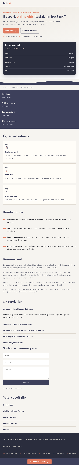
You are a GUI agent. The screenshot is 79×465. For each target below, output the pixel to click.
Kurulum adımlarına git (39, 461)
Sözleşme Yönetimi (18, 87)
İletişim (6, 430)
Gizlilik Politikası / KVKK (13, 411)
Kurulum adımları (29, 31)
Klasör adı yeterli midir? (13, 343)
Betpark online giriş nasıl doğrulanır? (18, 309)
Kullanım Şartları (10, 423)
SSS (14, 446)
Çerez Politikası (9, 417)
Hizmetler (7, 446)
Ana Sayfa (6, 87)
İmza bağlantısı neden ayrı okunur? (18, 336)
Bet (7, 3)
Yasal (20, 446)
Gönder (26, 382)
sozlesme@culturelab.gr (12, 388)
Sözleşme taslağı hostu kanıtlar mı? (18, 324)
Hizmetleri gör (11, 31)
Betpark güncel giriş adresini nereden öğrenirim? (24, 330)
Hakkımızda (8, 405)
